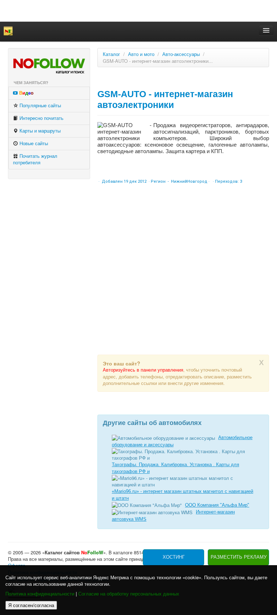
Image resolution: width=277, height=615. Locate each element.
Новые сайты (33, 143)
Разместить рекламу (239, 557)
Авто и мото (141, 54)
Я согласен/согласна (31, 605)
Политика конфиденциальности (39, 594)
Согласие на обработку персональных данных (128, 594)
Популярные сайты (39, 105)
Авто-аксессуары (181, 54)
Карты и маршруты (39, 131)
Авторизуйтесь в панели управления (143, 370)
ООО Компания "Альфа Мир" (217, 505)
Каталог (111, 54)
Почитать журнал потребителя (35, 159)
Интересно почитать (40, 118)
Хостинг (174, 557)
